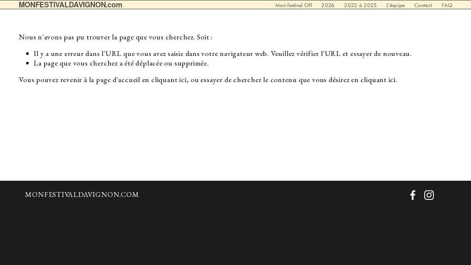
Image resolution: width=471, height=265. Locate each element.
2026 (327, 5)
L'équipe (395, 5)
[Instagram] (429, 195)
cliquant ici (168, 79)
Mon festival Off (293, 5)
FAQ (447, 5)
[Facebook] (413, 195)
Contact (423, 5)
